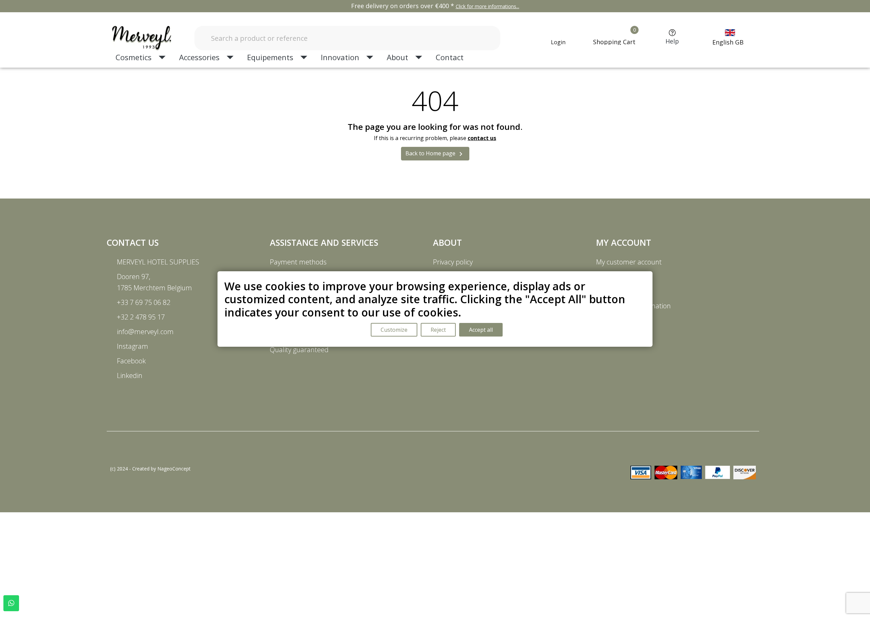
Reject (438, 329)
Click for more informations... (487, 6)
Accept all (481, 329)
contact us (482, 138)
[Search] (480, 38)
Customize (394, 329)
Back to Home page (435, 154)
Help (672, 41)
